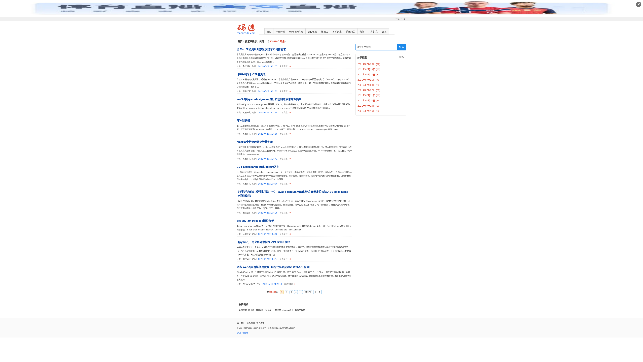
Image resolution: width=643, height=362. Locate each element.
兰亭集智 (243, 310)
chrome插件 (287, 310)
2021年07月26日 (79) (369, 79)
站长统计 (269, 310)
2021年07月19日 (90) (369, 105)
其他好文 (373, 31)
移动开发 (337, 31)
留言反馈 (260, 323)
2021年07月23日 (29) (369, 85)
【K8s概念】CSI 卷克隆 (251, 74)
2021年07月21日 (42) (369, 95)
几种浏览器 (243, 120)
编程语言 (312, 31)
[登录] (397, 19)
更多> (401, 57)
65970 (308, 292)
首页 (269, 31)
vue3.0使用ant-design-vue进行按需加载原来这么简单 (269, 99)
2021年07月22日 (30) (369, 90)
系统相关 (350, 31)
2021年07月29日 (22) (369, 64)
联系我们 (251, 323)
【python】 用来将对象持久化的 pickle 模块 (263, 242)
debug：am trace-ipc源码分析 (255, 220)
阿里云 (278, 310)
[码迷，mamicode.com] (246, 33)
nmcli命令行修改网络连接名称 (255, 141)
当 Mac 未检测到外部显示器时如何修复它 (261, 49)
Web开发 (280, 31)
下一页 (317, 292)
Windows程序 (296, 31)
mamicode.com (251, 328)
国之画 (251, 310)
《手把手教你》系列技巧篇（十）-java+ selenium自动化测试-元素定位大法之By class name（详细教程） (292, 193)
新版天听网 (300, 310)
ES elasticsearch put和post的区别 (258, 166)
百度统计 (260, 310)
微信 (362, 31)
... (301, 292)
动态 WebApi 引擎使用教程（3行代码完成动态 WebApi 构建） (274, 267)
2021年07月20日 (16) (369, 100)
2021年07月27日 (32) (369, 74)
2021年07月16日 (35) (369, 111)
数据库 (324, 31)
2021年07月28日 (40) (369, 69)
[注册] (403, 19)
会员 (384, 31)
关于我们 (241, 323)
